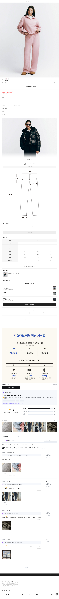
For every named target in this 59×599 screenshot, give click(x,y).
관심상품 (58, 3)
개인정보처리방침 (10, 581)
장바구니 (57, 1)
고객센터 (51, 594)
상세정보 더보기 (29, 159)
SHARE (56, 1)
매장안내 (22, 594)
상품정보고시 (4, 108)
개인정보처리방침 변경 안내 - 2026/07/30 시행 (49, 574)
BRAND (37, 594)
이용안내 (3, 581)
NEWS (3, 574)
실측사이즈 (55, 82)
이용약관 (6, 581)
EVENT (5, 574)
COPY (9, 93)
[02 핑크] (6, 79)
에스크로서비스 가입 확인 (13, 585)
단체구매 (7, 594)
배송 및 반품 (4, 114)
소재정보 (3, 111)
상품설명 (3, 97)
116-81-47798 (7, 584)
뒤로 (1, 1)
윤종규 (16, 583)
